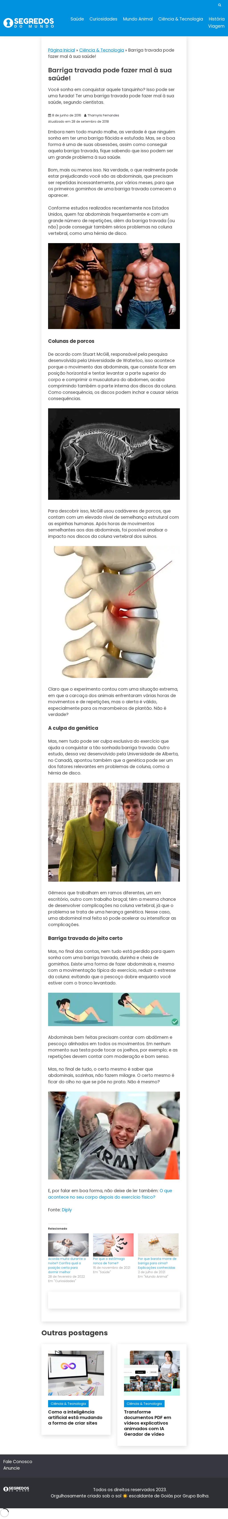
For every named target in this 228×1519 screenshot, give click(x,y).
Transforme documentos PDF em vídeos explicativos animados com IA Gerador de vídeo (147, 1423)
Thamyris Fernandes (103, 115)
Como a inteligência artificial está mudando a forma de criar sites (75, 1417)
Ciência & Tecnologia (180, 19)
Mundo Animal (138, 19)
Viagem (216, 26)
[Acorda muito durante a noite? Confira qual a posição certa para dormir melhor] (68, 1245)
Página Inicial (61, 50)
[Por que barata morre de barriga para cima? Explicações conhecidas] (158, 1245)
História (217, 19)
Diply (67, 1210)
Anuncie (11, 1468)
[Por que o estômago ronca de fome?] (113, 1245)
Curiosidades (103, 19)
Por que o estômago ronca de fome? (109, 1261)
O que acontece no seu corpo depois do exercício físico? (110, 1194)
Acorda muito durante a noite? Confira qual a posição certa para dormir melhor (67, 1265)
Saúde (77, 19)
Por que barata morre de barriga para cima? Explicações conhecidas (157, 1263)
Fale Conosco (17, 1462)
